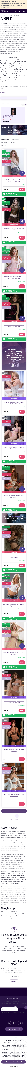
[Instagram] (20, 1023)
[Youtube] (14, 1023)
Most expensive (5, 142)
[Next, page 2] (21, 816)
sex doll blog (16, 516)
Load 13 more (14, 811)
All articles (14, 981)
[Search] (15, 11)
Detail (21, 189)
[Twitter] (9, 1023)
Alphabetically (4, 145)
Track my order (12, 1029)
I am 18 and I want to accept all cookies (13, 1061)
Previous (22, 105)
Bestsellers (13, 142)
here (19, 1056)
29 (25, 816)
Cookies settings (13, 1066)
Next (25, 105)
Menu (24, 11)
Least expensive (15, 139)
